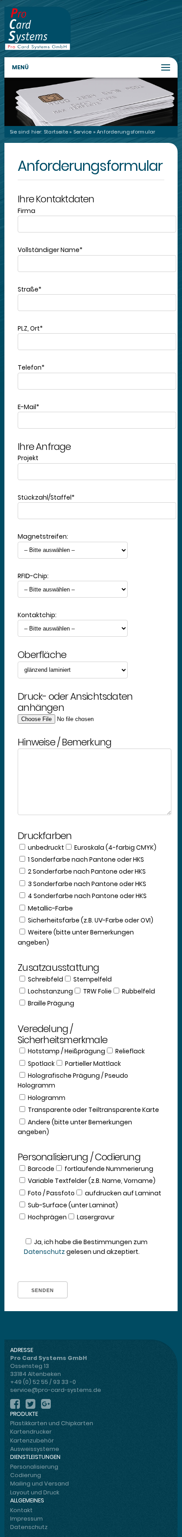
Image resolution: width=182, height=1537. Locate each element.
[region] (90, 101)
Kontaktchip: (37, 615)
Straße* (30, 289)
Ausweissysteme (34, 1449)
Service (82, 131)
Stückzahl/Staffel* (46, 497)
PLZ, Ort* (30, 328)
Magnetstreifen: (43, 536)
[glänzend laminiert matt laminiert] (91, 670)
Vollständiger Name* (50, 249)
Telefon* (31, 367)
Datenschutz (44, 1251)
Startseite (56, 131)
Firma (26, 210)
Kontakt (21, 1510)
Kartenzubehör (32, 1440)
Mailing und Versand (39, 1483)
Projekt (28, 457)
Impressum (26, 1518)
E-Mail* (28, 406)
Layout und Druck (34, 1492)
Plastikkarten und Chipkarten (51, 1423)
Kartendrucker (31, 1431)
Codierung (25, 1475)
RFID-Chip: (33, 575)
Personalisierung (34, 1466)
